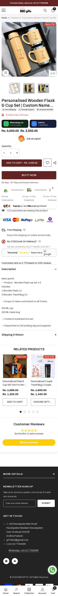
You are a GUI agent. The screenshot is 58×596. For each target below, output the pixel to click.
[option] (29, 49)
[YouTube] (15, 561)
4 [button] (33, 412)
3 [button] (29, 412)
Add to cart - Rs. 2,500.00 (21, 163)
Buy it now (29, 175)
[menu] (3, 10)
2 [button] (25, 412)
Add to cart (15, 402)
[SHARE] (54, 163)
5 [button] (37, 412)
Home (4, 18)
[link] (16, 590)
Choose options (43, 402)
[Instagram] (6, 561)
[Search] (45, 10)
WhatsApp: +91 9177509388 (24, 550)
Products (15, 18)
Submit (46, 503)
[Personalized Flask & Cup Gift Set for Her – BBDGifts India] (15, 366)
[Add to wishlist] (48, 163)
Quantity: (7, 146)
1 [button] (21, 412)
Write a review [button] (29, 442)
